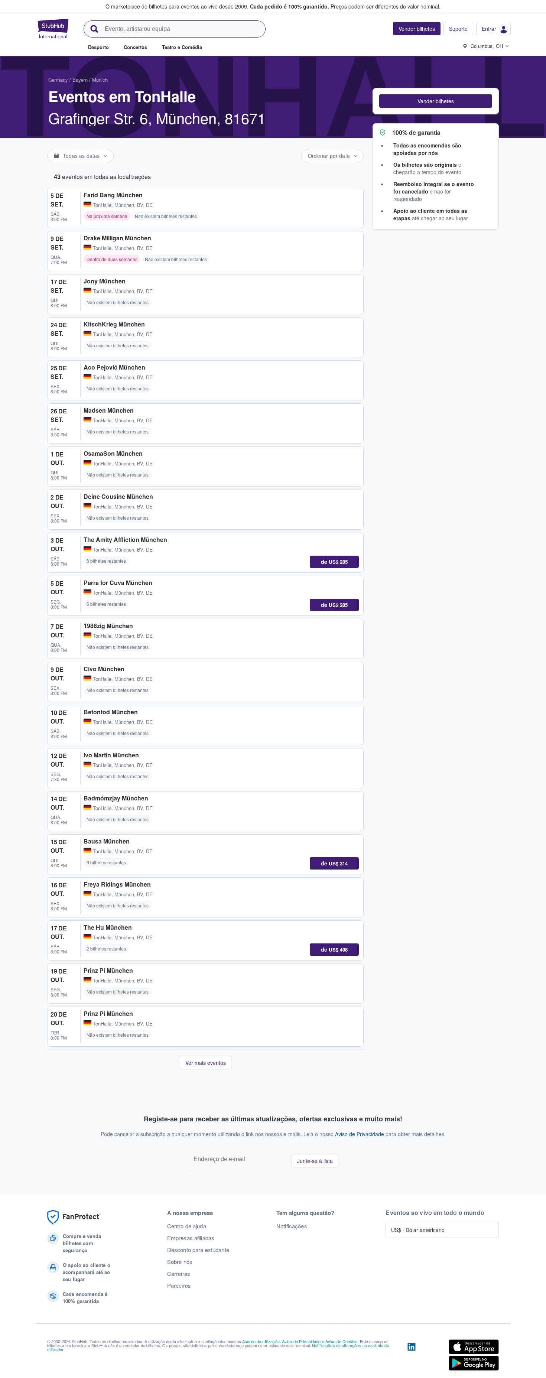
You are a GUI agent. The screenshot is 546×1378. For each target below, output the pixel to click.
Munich (100, 79)
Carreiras (178, 1274)
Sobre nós (179, 1262)
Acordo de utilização (261, 1341)
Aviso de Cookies (341, 1341)
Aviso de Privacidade (359, 1134)
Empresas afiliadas (191, 1238)
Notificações (291, 1226)
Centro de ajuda (186, 1226)
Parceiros (179, 1285)
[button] (435, 101)
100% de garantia (416, 132)
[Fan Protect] (74, 1217)
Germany (58, 79)
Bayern (80, 79)
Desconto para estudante (198, 1250)
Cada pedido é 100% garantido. (289, 6)
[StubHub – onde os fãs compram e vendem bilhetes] (53, 28)
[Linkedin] (411, 1356)
